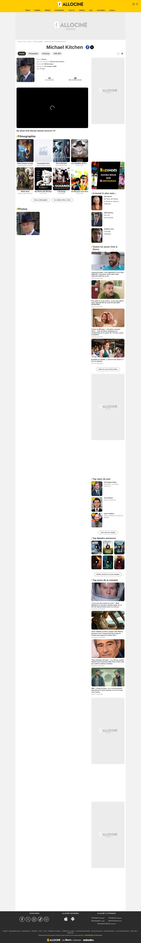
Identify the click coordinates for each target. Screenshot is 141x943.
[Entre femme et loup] (25, 150)
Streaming (59, 10)
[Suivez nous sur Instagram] (34, 919)
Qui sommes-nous (14, 931)
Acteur (44, 59)
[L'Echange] (61, 178)
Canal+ (112, 10)
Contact (5, 931)
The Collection (61, 163)
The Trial (107, 215)
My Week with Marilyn (43, 191)
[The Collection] (61, 150)
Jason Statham (109, 513)
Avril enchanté (108, 217)
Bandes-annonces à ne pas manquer (108, 574)
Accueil (19, 41)
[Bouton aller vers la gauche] (118, 53)
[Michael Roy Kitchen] (25, 70)
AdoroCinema (113, 921)
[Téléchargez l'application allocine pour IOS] (67, 919)
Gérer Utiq (134, 931)
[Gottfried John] (96, 235)
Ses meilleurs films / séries (62, 200)
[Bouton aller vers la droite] (122, 53)
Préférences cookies (68, 931)
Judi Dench (108, 196)
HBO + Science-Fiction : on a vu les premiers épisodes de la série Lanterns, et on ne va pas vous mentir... (107, 690)
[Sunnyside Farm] (43, 150)
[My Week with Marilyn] (43, 178)
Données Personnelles (83, 931)
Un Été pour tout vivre (79, 191)
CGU (40, 931)
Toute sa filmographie (40, 200)
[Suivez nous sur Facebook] (22, 919)
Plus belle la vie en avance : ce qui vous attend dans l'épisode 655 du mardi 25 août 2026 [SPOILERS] (107, 302)
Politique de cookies (54, 931)
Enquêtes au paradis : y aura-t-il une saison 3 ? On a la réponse (107, 360)
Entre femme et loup (25, 163)
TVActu (71, 10)
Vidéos (82, 10)
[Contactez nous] (46, 919)
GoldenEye (107, 204)
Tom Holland (108, 498)
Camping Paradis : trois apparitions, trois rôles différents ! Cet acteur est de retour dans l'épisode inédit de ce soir (107, 274)
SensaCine (112, 918)
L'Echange (61, 191)
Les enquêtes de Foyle (79, 163)
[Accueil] (70, 4)
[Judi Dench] (96, 203)
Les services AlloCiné (122, 931)
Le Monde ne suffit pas (111, 201)
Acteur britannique (38, 41)
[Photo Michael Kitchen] (28, 223)
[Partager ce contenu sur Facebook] (87, 47)
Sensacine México (104, 924)
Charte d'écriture (109, 931)
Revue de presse (97, 931)
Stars (24, 41)
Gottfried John (109, 229)
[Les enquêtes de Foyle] (79, 150)
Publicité (34, 931)
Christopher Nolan (110, 482)
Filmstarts (95, 918)
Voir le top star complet (108, 532)
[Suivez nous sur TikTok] (40, 919)
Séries (47, 10)
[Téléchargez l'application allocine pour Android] (74, 919)
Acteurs (29, 41)
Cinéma (37, 10)
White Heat (25, 191)
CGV (45, 931)
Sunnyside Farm (43, 163)
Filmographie (26, 136)
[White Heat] (25, 178)
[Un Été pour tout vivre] (79, 178)
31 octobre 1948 (50, 66)
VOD (90, 10)
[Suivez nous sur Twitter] (28, 919)
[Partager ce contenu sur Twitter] (92, 47)
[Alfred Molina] (96, 219)
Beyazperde (95, 921)
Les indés (101, 10)
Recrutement (26, 931)
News (27, 10)
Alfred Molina (108, 213)
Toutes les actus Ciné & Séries (108, 369)
